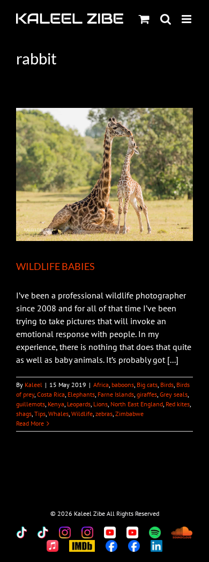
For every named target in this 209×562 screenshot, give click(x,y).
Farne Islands (116, 394)
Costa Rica (51, 394)
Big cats (147, 385)
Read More (30, 423)
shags (24, 414)
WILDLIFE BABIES (55, 266)
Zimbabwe (129, 414)
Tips (40, 414)
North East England (136, 404)
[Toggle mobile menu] (187, 19)
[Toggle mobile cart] (144, 19)
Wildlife (82, 414)
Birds (167, 385)
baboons (122, 385)
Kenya (56, 404)
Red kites (178, 404)
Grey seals (174, 394)
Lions (100, 404)
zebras (104, 414)
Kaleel (33, 385)
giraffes (147, 394)
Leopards (79, 404)
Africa (101, 385)
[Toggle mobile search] (165, 19)
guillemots (30, 404)
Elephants (81, 394)
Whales (58, 414)
